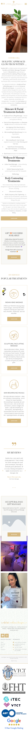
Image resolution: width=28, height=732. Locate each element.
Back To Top (14, 660)
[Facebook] (2, 4)
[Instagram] (4, 4)
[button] (26, 4)
